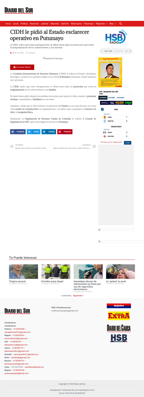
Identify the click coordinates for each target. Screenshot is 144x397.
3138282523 (15, 341)
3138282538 (18, 370)
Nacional (34, 23)
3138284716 (17, 348)
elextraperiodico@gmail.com (16, 351)
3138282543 (18, 335)
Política (24, 23)
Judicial (44, 23)
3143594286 (19, 329)
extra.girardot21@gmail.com (26, 354)
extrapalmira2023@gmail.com (17, 332)
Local (15, 23)
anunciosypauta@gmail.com (16, 373)
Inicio (8, 23)
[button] (106, 23)
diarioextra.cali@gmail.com (16, 345)
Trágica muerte (17, 281)
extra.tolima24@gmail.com (16, 338)
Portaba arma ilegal (52, 281)
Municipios (76, 23)
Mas (111, 23)
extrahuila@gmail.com (20, 357)
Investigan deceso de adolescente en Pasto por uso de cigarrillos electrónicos (87, 285)
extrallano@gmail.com (34, 367)
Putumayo (89, 23)
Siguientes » (78, 295)
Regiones (100, 23)
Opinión (65, 23)
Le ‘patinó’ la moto (116, 281)
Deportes (55, 23)
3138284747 (18, 361)
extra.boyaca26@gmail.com (16, 364)
